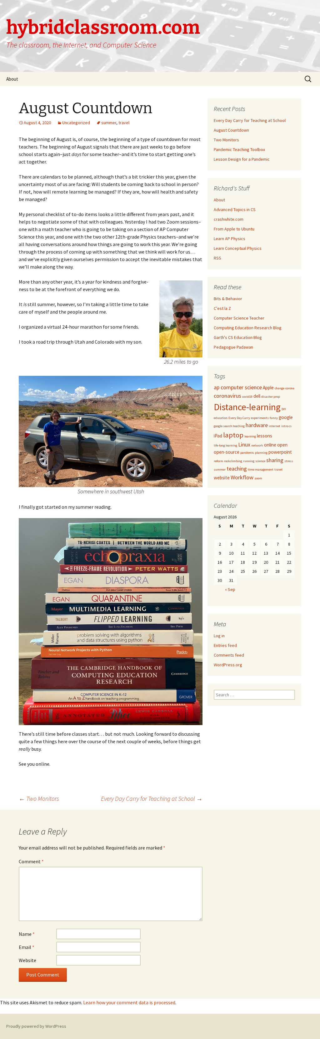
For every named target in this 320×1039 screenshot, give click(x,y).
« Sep (230, 589)
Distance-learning (247, 407)
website (222, 478)
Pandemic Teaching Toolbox (239, 149)
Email (26, 947)
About (12, 79)
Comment (31, 861)
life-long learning (225, 445)
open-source (226, 452)
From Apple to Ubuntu (234, 229)
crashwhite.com (228, 219)
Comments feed (229, 655)
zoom (258, 478)
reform (218, 461)
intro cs (286, 426)
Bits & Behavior (228, 298)
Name (27, 934)
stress (288, 461)
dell (256, 396)
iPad (218, 436)
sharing (274, 460)
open (282, 445)
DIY (284, 409)
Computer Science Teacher (239, 318)
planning (261, 453)
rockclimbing (233, 461)
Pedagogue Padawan (233, 347)
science (260, 461)
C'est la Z (222, 308)
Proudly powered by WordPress (36, 1026)
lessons (264, 436)
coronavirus (227, 395)
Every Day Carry (239, 418)
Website (27, 960)
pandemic (247, 453)
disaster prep (270, 397)
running (248, 461)
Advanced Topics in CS (235, 209)
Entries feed (225, 645)
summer (108, 122)
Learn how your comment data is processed (129, 1002)
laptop (233, 435)
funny (274, 418)
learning (250, 436)
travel (123, 122)
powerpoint (280, 452)
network (257, 445)
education (221, 418)
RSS (217, 258)
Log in (219, 635)
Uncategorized (76, 122)
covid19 (247, 397)
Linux (244, 444)
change (279, 388)
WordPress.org (228, 665)
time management (260, 469)
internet (274, 426)
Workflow (242, 477)
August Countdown (231, 130)
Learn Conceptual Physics (238, 248)
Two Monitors (39, 798)
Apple (268, 388)
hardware (257, 425)
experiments (260, 418)
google (286, 417)
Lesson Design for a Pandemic (242, 159)
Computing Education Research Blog (248, 327)
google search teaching (229, 426)
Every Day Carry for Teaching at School (151, 798)
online (270, 445)
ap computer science (238, 387)
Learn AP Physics (229, 238)
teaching (237, 468)
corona (289, 388)
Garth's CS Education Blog (238, 337)
